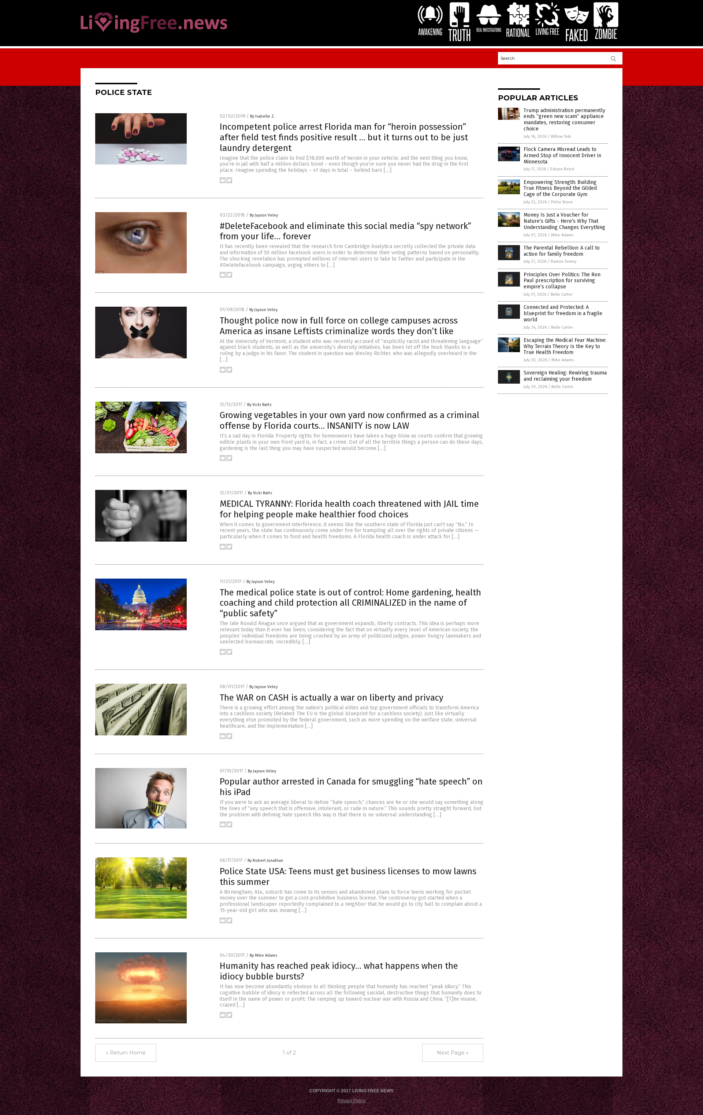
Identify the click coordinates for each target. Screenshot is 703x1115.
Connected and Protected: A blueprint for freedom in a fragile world (563, 313)
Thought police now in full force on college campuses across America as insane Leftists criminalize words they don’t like (339, 325)
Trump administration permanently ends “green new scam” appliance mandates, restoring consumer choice (564, 119)
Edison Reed (562, 169)
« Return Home (126, 1052)
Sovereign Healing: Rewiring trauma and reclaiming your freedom (565, 376)
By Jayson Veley (264, 215)
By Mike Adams (263, 955)
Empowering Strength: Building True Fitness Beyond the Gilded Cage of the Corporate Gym (560, 188)
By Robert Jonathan (265, 860)
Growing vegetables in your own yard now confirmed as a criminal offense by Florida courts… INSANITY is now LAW (349, 420)
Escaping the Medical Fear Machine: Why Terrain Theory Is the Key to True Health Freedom (565, 346)
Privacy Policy (351, 1100)
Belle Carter (562, 294)
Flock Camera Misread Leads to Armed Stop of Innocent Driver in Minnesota (562, 155)
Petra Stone (562, 202)
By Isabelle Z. (262, 116)
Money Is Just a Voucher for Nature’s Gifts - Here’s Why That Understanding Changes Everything (564, 221)
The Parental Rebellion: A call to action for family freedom (562, 251)
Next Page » (453, 1052)
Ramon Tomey (563, 261)
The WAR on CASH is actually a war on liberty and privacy (331, 698)
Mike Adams (562, 235)
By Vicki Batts (259, 404)
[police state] (154, 33)
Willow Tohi (561, 136)
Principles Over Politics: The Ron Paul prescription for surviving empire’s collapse (562, 281)
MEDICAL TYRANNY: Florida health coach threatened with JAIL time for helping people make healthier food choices (349, 509)
